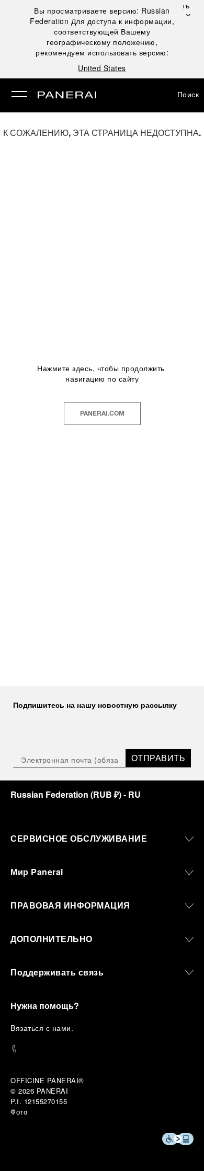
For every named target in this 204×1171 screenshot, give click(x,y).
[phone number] (102, 1048)
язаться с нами (43, 1028)
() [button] (75, 794)
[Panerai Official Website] (67, 95)
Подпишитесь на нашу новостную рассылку (95, 704)
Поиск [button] (188, 94)
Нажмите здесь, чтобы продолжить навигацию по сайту (102, 373)
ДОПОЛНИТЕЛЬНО (51, 939)
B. (41, 1028)
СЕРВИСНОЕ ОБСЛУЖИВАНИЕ (78, 838)
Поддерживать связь (57, 972)
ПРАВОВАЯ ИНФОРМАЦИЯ (70, 905)
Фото (18, 1112)
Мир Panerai (36, 872)
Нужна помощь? (44, 1006)
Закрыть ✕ (187, 10)
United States (102, 68)
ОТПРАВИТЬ (158, 758)
